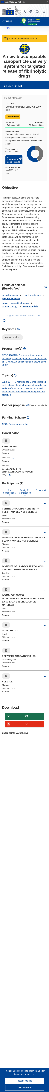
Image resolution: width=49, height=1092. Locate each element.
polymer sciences (11, 298)
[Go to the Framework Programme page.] (24, 49)
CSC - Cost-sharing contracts (16, 424)
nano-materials (30, 306)
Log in (24, 12)
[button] (31, 12)
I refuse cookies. (24, 1087)
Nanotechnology (12, 337)
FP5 (8, 28)
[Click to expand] (45, 503)
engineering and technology (15, 303)
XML (26, 716)
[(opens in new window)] (11, 10)
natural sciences (10, 295)
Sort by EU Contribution (25, 491)
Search (37, 12)
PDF (26, 724)
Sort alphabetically (9, 491)
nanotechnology (10, 306)
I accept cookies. (24, 1081)
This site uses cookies (15, 1071)
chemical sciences (32, 295)
